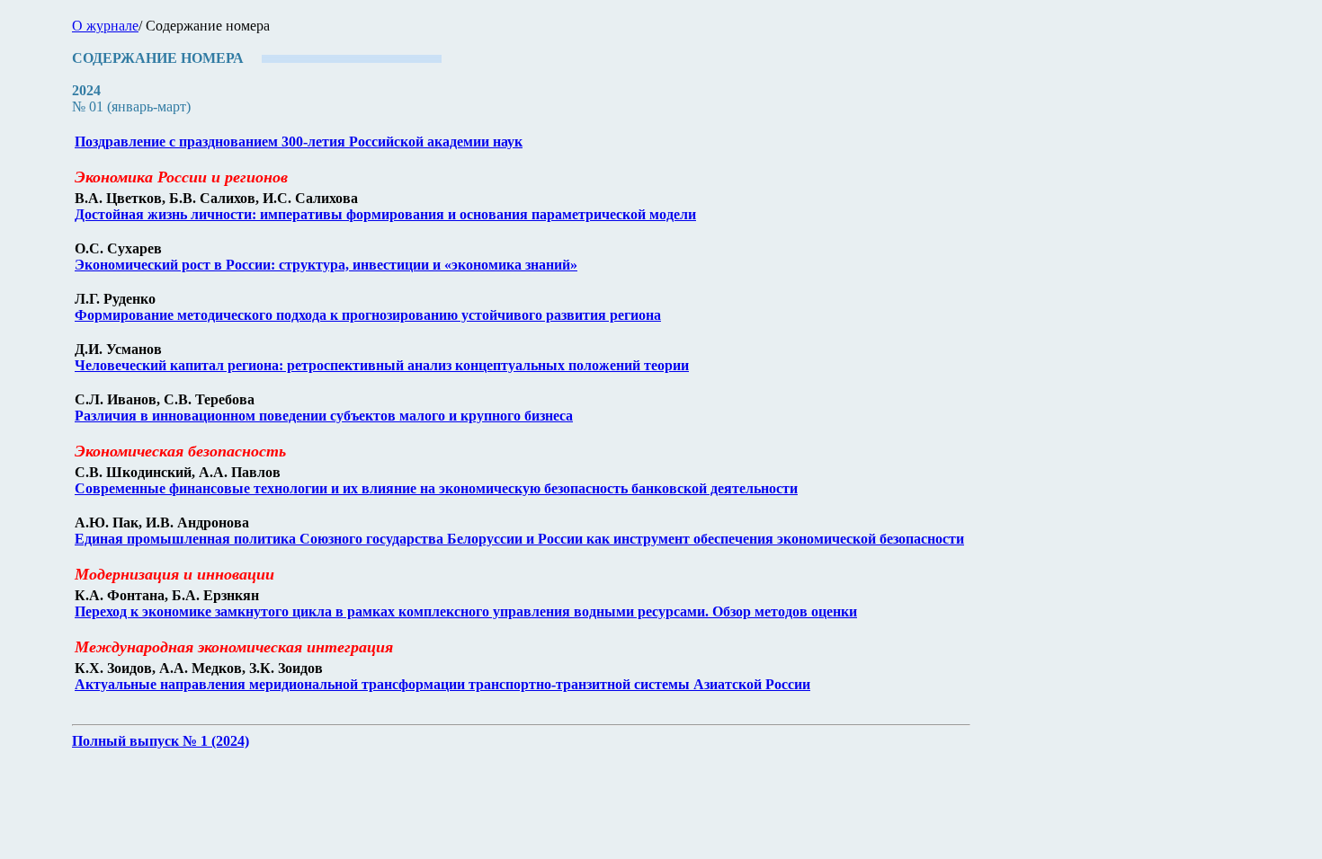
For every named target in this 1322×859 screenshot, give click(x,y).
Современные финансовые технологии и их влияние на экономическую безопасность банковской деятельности (436, 488)
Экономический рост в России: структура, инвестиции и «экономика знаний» (326, 264)
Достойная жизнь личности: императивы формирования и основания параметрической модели (385, 214)
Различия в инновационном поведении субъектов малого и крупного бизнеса (324, 415)
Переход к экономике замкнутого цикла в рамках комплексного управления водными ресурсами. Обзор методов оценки (466, 611)
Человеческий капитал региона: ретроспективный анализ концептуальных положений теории (382, 365)
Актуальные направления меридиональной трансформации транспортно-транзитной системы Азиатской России (442, 684)
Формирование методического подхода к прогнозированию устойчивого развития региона (368, 315)
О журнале (105, 25)
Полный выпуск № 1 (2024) (160, 740)
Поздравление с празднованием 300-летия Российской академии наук (299, 141)
